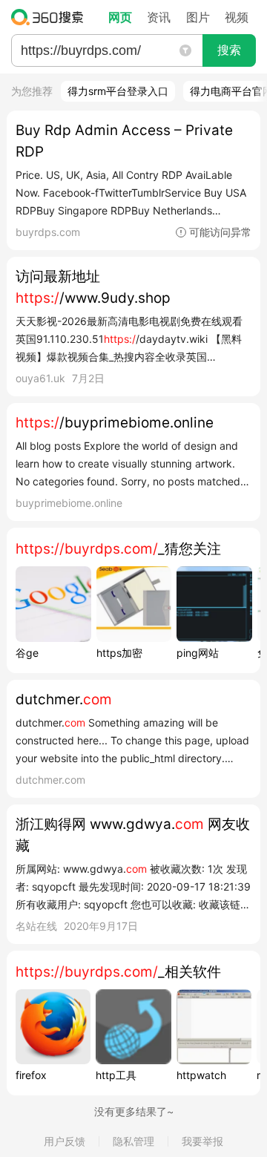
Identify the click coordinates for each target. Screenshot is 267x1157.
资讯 (159, 17)
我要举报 (202, 1141)
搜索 (229, 50)
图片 (198, 17)
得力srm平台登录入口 (117, 91)
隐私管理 (133, 1141)
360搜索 (50, 17)
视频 (236, 17)
